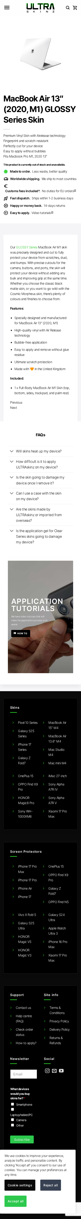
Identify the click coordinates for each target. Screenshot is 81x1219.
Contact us (23, 1008)
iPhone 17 (24, 897)
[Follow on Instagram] (47, 1071)
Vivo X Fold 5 (27, 915)
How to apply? (26, 1043)
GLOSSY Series (26, 247)
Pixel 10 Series (28, 722)
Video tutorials (32, 213)
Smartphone (24, 1104)
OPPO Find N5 (58, 902)
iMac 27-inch (57, 776)
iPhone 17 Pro (27, 880)
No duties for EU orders (40, 191)
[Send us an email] (54, 1071)
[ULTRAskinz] (41, 8)
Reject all (50, 1185)
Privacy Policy (59, 1021)
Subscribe (22, 1139)
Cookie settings (20, 1185)
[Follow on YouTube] (61, 1071)
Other (20, 1125)
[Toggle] (12, 451)
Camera (21, 1120)
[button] (6, 7)
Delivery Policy (60, 1029)
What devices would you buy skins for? (20, 1093)
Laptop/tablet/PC (21, 1115)
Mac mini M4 (57, 763)
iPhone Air (25, 888)
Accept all (15, 1201)
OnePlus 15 (25, 776)
